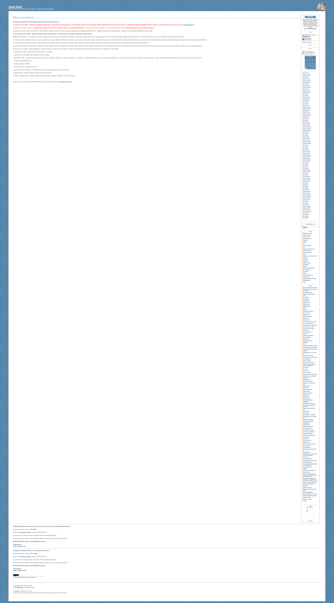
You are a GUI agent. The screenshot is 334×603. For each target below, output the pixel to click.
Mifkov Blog (306, 387)
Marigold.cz (306, 377)
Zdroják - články (307, 497)
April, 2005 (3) (305, 202)
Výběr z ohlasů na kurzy (19, 570)
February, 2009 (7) (306, 151)
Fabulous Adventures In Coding (310, 345)
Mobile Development (308, 392)
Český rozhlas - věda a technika (310, 325)
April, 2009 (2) (305, 148)
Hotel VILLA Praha (26, 532)
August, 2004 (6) (306, 212)
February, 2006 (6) (306, 191)
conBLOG (306, 330)
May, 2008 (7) (305, 166)
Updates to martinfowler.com (310, 470)
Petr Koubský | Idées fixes (309, 431)
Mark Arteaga (306, 379)
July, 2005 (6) (305, 201)
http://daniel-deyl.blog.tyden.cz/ (310, 347)
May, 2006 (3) (305, 186)
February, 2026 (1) (306, 73)
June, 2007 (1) (306, 174)
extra (305, 343)
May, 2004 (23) (306, 216)
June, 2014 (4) (306, 102)
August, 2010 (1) (306, 131)
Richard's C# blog (307, 440)
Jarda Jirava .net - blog (309, 355)
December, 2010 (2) (307, 126)
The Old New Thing (308, 458)
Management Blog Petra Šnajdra (310, 374)
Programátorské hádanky (309, 268)
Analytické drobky (308, 238)
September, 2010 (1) (307, 130)
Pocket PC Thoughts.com (309, 435)
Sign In (310, 520)
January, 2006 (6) (306, 192)
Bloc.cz (305, 309)
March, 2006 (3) (306, 189)
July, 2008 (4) (305, 163)
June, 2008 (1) (306, 164)
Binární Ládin (306, 304)
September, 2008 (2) (307, 159)
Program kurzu (17, 544)
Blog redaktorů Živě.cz (308, 311)
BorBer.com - (306, 318)
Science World (307, 445)
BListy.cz (306, 307)
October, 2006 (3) (306, 178)
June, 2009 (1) (306, 146)
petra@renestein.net (66, 81)
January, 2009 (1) (306, 153)
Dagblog (305, 333)
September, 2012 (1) (307, 108)
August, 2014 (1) (306, 100)
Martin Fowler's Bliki (308, 381)
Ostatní (305, 266)
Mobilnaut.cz (306, 396)
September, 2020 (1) (307, 92)
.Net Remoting (307, 236)
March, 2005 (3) (306, 204)
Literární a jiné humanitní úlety (310, 255)
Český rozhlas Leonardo (309, 328)
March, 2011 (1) (306, 121)
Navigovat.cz (306, 412)
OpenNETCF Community (309, 429)
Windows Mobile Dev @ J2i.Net (310, 493)
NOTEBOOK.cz (307, 422)
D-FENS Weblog (307, 337)
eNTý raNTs (306, 338)
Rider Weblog (306, 442)
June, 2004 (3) (306, 214)
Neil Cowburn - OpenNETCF (309, 414)
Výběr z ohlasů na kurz (19, 546)
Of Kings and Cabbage (308, 426)
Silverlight (306, 271)
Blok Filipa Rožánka (308, 316)
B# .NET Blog (306, 300)
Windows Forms (307, 280)
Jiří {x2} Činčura (307, 358)
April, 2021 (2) (305, 88)
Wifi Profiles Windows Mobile (310, 278)
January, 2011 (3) (306, 125)
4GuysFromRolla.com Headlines (311, 287)
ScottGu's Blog (307, 452)
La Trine (305, 368)
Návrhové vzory (307, 262)
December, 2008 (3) (307, 154)
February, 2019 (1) (306, 97)
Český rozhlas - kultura (309, 323)
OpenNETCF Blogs (308, 428)
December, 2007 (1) (307, 171)
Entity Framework (307, 250)
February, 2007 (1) (306, 176)
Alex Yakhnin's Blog (308, 292)
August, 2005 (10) (306, 199)
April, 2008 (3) (305, 168)
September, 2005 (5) (307, 197)
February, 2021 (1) (306, 90)
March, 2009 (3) (306, 149)
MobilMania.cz (307, 394)
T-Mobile (305, 468)
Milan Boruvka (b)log (308, 389)
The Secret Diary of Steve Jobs (310, 460)
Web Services (307, 276)
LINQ (305, 254)
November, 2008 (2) (307, 156)
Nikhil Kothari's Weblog (309, 421)
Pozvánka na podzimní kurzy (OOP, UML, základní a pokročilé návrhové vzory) (36, 21)
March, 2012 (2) (306, 110)
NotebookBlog (307, 424)
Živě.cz (305, 500)
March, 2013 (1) (306, 105)
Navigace (306, 261)
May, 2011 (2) (305, 120)
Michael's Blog (307, 385)
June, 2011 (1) (305, 118)
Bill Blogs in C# (307, 302)
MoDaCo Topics (307, 398)
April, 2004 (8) (305, 217)
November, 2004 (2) (307, 207)
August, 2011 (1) (306, 116)
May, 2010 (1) (305, 133)
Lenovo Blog (306, 370)
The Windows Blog (308, 462)
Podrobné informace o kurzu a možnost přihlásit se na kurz (29, 541)
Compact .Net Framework (309, 248)
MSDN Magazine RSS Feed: (309, 403)
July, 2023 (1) (305, 77)
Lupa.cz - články (307, 372)
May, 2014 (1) (305, 103)
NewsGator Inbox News (309, 419)
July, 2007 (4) (305, 173)
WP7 (305, 281)
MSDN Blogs (306, 401)
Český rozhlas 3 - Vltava (309, 326)
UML (305, 273)
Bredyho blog (306, 319)
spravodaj (306, 456)
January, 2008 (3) (306, 169)
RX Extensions (307, 269)
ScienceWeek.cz (307, 447)
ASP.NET (306, 240)
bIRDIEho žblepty (307, 305)
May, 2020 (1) (305, 95)
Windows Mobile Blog (308, 492)
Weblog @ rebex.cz (308, 487)
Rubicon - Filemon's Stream (309, 443)
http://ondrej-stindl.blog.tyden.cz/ (311, 348)
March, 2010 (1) (306, 136)
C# (304, 243)
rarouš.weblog (307, 436)
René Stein (15, 6)
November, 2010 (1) (307, 128)
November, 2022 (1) (307, 82)
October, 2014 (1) (306, 98)
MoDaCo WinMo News (308, 399)
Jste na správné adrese (310, 28)
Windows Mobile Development (310, 495)
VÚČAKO (306, 485)
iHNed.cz (306, 350)
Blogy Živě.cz (307, 314)
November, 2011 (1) (307, 115)
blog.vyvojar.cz (307, 312)
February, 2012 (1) (306, 111)
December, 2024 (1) (307, 75)
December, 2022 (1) (307, 80)
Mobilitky (306, 257)
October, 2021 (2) (306, 85)
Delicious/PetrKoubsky (309, 335)
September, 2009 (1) (307, 143)
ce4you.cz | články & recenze (310, 321)
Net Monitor (306, 264)
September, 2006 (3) (307, 179)
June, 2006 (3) (306, 184)
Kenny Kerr (306, 367)
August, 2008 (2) (306, 161)
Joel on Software (307, 360)
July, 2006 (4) (305, 183)
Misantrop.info (307, 391)
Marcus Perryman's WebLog (310, 375)
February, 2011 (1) (306, 123)
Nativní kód (306, 259)
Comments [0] (15, 577)
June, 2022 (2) (306, 83)
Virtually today (307, 472)
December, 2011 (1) (307, 113)
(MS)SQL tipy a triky (308, 233)
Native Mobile (307, 411)
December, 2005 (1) (307, 194)
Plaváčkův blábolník (308, 433)
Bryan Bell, (20, 587)
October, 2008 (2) (306, 158)
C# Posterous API (307, 245)
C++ (304, 247)
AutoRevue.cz (307, 298)
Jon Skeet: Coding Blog (309, 362)
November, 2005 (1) (307, 196)
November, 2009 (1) (307, 141)
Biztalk (305, 241)
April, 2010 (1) (305, 135)
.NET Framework (307, 234)
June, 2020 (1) (306, 93)
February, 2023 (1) (306, 78)
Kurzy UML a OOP (307, 252)
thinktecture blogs (307, 466)
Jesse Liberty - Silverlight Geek (310, 357)
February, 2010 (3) (306, 138)
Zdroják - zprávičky (308, 499)
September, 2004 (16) (307, 211)
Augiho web (306, 297)
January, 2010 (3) (306, 140)
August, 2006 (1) (306, 181)
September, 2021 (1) (307, 87)
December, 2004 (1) (307, 206)
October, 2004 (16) (306, 209)
